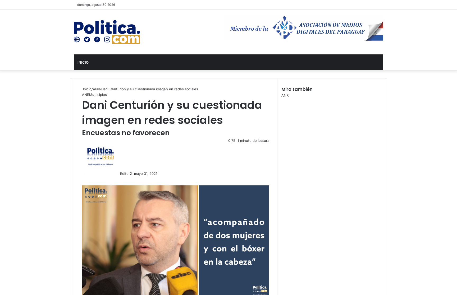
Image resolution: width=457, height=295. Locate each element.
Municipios (98, 94)
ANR (96, 89)
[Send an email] (133, 173)
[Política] (107, 32)
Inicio (83, 62)
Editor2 (126, 173)
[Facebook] (82, 179)
